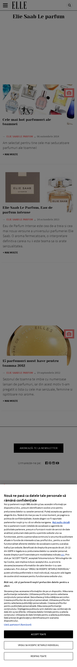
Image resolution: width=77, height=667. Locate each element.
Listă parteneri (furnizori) (17, 624)
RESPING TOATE (39, 656)
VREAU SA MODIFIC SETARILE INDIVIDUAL (38, 645)
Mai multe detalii (61, 522)
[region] (38, 575)
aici (62, 554)
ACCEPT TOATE (38, 634)
